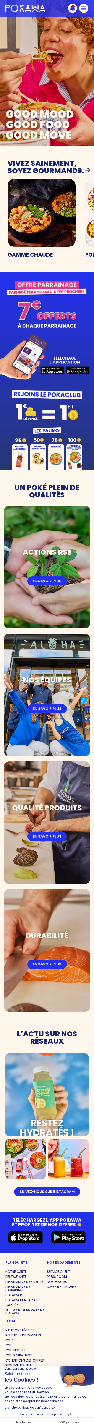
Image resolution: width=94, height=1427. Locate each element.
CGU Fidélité (15, 1350)
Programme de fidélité (24, 1281)
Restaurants (16, 1276)
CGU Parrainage (18, 1355)
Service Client (58, 1271)
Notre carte (16, 1271)
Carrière (12, 1305)
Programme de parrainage (17, 1288)
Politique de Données (23, 1335)
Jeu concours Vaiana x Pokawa (25, 1311)
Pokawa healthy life (22, 1300)
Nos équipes (57, 1281)
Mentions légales (19, 1330)
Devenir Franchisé (61, 1286)
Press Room (57, 1276)
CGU (9, 1345)
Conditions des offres (24, 1360)
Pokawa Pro (15, 1295)
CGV (9, 1340)
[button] (80, 170)
